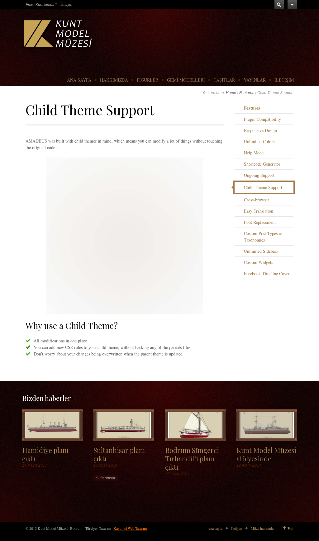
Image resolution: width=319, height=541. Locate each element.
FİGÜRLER (147, 80)
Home (231, 93)
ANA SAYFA (79, 80)
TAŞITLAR (224, 80)
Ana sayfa (214, 528)
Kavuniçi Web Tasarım (130, 528)
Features (246, 93)
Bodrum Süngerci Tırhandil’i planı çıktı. (192, 458)
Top (290, 528)
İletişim (66, 4)
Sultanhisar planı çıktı (119, 454)
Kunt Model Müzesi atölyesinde (266, 454)
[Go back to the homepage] (58, 35)
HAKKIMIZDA (114, 80)
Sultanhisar (105, 478)
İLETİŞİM (284, 80)
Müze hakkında (262, 528)
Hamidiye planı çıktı (45, 454)
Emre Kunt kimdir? (41, 4)
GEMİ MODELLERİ (186, 80)
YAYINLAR (255, 80)
